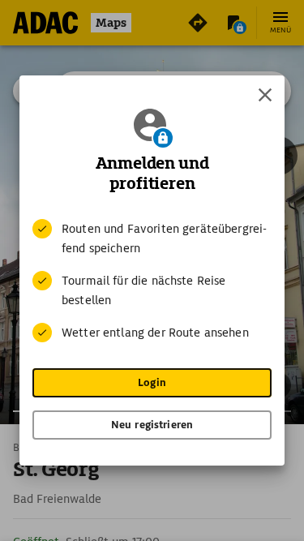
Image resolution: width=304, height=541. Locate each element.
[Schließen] (265, 94)
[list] (152, 280)
